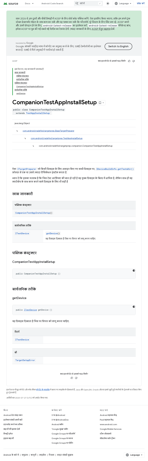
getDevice (52, 233)
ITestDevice (22, 233)
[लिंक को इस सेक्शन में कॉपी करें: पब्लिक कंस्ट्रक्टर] (39, 253)
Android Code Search (52, 3)
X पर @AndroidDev (60, 419)
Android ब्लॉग (57, 424)
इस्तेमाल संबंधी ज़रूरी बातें (12, 419)
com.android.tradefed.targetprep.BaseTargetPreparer (48, 131)
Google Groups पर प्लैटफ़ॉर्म (63, 433)
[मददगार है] (129, 61)
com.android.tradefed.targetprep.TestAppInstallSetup (57, 138)
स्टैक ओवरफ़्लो (105, 433)
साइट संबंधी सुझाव (65, 455)
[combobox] (88, 3)
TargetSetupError (25, 360)
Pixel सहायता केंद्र (106, 419)
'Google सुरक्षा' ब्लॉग (60, 429)
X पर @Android (58, 415)
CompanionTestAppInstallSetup (32, 212)
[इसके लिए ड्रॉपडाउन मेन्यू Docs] (34, 3)
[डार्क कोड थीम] (134, 270)
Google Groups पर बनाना (62, 438)
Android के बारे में (11, 455)
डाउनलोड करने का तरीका (13, 424)
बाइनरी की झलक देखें (11, 429)
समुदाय (25, 455)
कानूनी (33, 455)
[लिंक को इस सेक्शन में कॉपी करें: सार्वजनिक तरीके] (39, 289)
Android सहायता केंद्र (108, 415)
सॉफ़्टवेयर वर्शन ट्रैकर (107, 438)
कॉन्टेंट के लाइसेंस (43, 389)
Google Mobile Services (110, 429)
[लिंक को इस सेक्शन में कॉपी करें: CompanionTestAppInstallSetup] (58, 262)
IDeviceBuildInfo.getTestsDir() (115, 169)
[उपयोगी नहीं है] (133, 61)
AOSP (14, 61)
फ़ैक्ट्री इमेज (8, 433)
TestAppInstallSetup (38, 113)
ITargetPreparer (26, 169)
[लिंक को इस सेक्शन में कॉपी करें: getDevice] (29, 298)
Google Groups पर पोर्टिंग (62, 443)
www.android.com (108, 424)
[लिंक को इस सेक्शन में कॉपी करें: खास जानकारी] (35, 194)
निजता (51, 455)
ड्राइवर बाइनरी (8, 438)
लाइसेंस (42, 455)
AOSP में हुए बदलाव (101, 29)
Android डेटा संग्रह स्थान (12, 415)
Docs (27, 3)
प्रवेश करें (141, 3)
